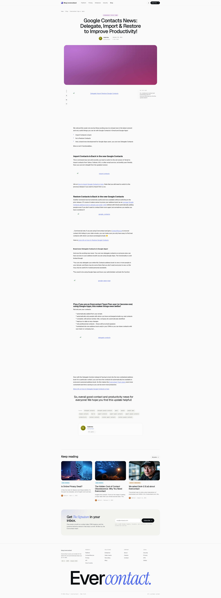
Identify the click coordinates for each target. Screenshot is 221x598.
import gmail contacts (116, 414)
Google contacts (83, 414)
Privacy (145, 555)
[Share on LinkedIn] (66, 99)
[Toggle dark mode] (148, 2)
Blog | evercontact (66, 550)
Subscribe (148, 520)
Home (62, 11)
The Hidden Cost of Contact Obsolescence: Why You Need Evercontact (108, 488)
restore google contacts (125, 417)
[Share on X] (66, 95)
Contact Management (135, 482)
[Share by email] (66, 103)
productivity (83, 417)
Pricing (90, 3)
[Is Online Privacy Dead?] (76, 470)
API (86, 560)
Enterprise (98, 3)
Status (145, 560)
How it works (89, 563)
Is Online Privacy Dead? (71, 486)
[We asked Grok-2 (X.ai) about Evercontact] (144, 470)
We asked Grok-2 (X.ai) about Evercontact (142, 487)
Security (105, 3)
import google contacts (132, 414)
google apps (131, 410)
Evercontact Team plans (117, 382)
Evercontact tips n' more (77, 11)
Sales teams (108, 555)
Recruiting (107, 558)
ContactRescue (117, 231)
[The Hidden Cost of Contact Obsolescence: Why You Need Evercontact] (110, 470)
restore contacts (94, 417)
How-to (93, 414)
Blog (111, 3)
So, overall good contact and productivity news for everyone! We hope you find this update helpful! (148, 95)
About (125, 553)
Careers (126, 555)
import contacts (102, 414)
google (123, 410)
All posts (155, 457)
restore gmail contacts (108, 417)
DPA (144, 558)
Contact (126, 558)
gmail (116, 410)
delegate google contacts (105, 410)
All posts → (91, 431)
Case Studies (65, 482)
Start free (155, 3)
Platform (83, 3)
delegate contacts (89, 410)
